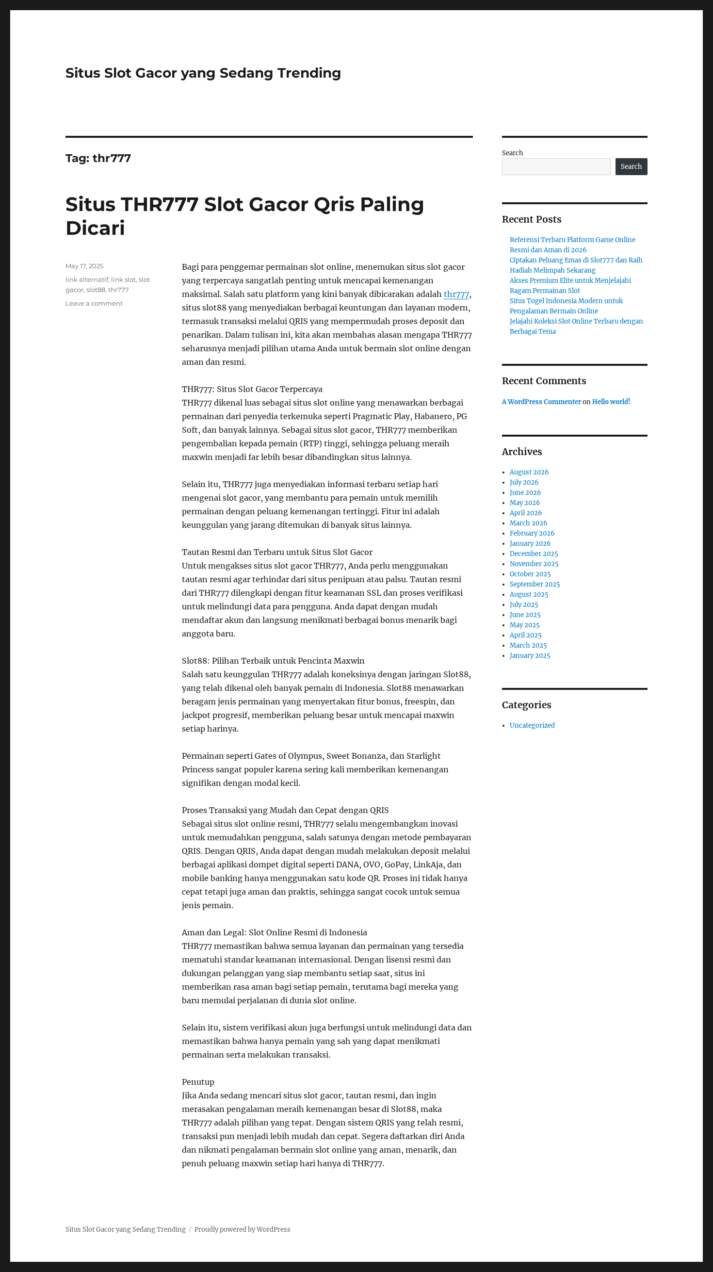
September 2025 (535, 584)
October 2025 (530, 574)
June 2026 (525, 493)
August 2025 (529, 594)
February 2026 (532, 533)
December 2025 (534, 554)
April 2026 (526, 513)
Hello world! (611, 402)
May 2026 (525, 503)
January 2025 (530, 656)
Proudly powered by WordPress (242, 1229)
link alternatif (86, 279)
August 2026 (529, 472)
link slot (123, 279)
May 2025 (525, 625)
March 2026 (529, 523)
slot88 (95, 290)
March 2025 (528, 645)
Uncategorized (532, 725)
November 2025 (534, 564)
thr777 (456, 294)
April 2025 (526, 635)
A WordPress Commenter (541, 402)
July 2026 (524, 482)
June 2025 (525, 615)
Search (512, 153)
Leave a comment (94, 303)
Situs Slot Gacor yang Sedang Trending (203, 73)
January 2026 (530, 543)
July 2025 (524, 605)
